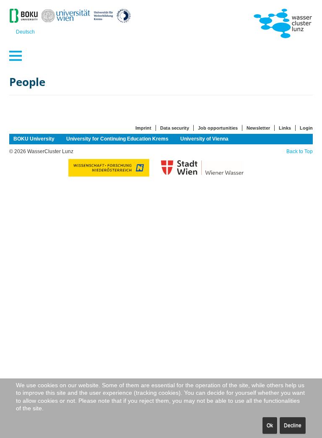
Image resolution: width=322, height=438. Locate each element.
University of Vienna (204, 139)
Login (306, 127)
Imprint (143, 127)
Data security (174, 127)
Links (285, 127)
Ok (270, 425)
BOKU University (34, 139)
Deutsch (25, 32)
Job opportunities (218, 127)
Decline (292, 425)
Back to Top (299, 151)
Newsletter (258, 127)
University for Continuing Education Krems (117, 139)
